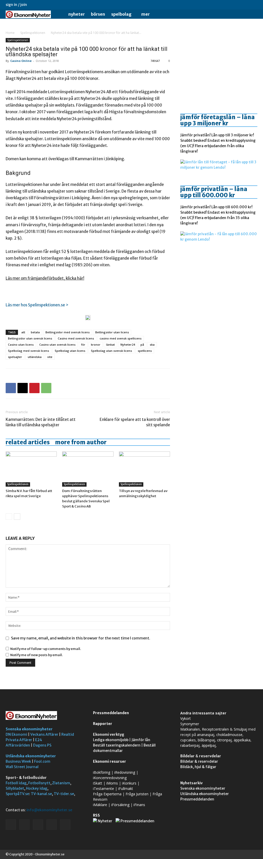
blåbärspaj (206, 740)
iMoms (112, 783)
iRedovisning (124, 772)
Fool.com (42, 761)
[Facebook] (219, 4)
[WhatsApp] (46, 388)
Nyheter (76, 14)
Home (10, 33)
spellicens (145, 351)
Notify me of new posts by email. (36, 655)
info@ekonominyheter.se (49, 810)
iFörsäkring (120, 804)
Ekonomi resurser (109, 761)
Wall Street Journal (22, 766)
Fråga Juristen (137, 793)
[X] (245, 4)
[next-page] (17, 516)
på (142, 344)
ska (152, 344)
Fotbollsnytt (39, 783)
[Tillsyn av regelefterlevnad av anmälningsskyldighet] (144, 469)
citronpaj (224, 740)
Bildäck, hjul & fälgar (198, 766)
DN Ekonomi (16, 734)
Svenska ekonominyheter (29, 729)
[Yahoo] (253, 4)
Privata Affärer (19, 740)
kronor (95, 344)
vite (49, 357)
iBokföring (101, 772)
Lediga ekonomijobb (110, 740)
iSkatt (97, 783)
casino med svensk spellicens (121, 338)
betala (35, 332)
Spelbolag (121, 14)
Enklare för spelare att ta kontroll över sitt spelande (135, 422)
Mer (145, 14)
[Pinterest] (34, 388)
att (23, 332)
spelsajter (15, 357)
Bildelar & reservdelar (199, 761)
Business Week (18, 761)
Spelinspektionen (32, 33)
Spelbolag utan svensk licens (111, 351)
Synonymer (189, 723)
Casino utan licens (21, 344)
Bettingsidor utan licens (112, 332)
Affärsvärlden (18, 745)
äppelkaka (242, 740)
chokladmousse (229, 734)
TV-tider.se (64, 793)
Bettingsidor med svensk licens (67, 332)
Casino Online (21, 61)
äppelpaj (209, 745)
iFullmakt (125, 788)
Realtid (67, 734)
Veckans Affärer (44, 734)
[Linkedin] (228, 4)
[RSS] (236, 4)
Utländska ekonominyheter (31, 756)
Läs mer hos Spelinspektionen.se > (37, 305)
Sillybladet (15, 788)
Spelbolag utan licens (70, 351)
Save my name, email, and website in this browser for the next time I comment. (80, 638)
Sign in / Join (16, 4)
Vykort (185, 718)
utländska (35, 357)
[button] (251, 14)
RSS (96, 815)
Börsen (98, 14)
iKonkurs (129, 783)
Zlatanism (61, 783)
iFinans (139, 804)
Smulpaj (240, 729)
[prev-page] (9, 516)
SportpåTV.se (17, 793)
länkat (110, 344)
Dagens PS (42, 745)
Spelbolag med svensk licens (28, 351)
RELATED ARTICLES (28, 442)
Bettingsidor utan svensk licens (30, 338)
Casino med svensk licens (76, 338)
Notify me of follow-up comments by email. (45, 649)
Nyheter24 (127, 344)
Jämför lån (141, 740)
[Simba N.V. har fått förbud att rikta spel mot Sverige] (31, 469)
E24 (38, 740)
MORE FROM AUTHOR (81, 442)
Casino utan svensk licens (57, 344)
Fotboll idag (16, 783)
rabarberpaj (190, 745)
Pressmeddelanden (111, 713)
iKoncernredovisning (110, 777)
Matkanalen (190, 729)
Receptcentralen (215, 729)
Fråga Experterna (107, 793)
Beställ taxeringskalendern (116, 745)
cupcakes (188, 740)
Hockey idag (36, 788)
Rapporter (102, 723)
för (83, 344)
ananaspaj (205, 734)
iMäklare (100, 804)
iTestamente (103, 788)
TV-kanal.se (41, 793)
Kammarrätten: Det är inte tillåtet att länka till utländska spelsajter (41, 422)
